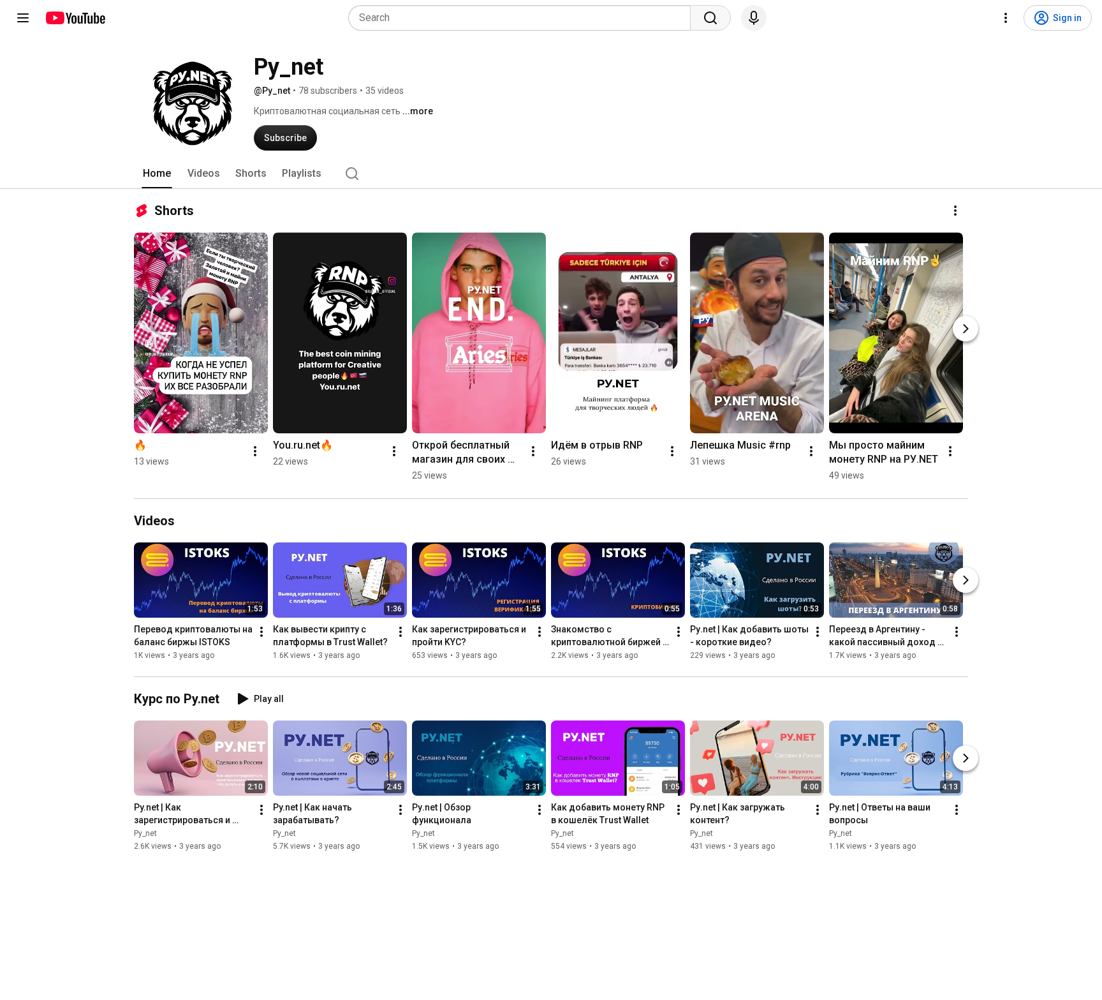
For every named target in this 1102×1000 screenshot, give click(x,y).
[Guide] (23, 18)
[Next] (965, 328)
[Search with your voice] (754, 18)
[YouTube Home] (75, 18)
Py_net (145, 833)
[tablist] (551, 173)
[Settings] (1005, 18)
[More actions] (955, 210)
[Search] (710, 18)
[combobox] (523, 18)
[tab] (157, 173)
